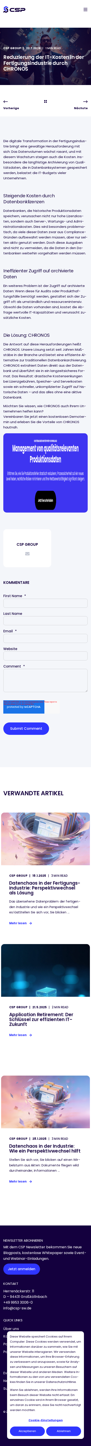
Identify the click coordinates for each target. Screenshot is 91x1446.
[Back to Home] (14, 9)
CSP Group (12, 48)
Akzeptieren (27, 1431)
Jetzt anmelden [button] (21, 1269)
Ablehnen (64, 1431)
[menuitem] (11, 1329)
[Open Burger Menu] (85, 9)
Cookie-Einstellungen (45, 1420)
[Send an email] (27, 554)
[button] (6, 1439)
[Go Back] (45, 102)
